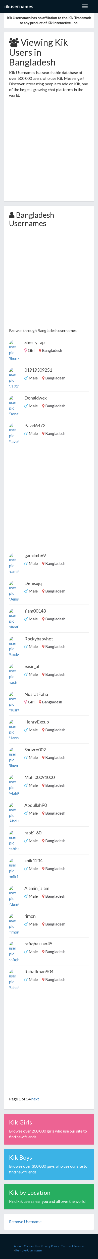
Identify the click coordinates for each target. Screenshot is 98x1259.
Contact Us (31, 1246)
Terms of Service (72, 1246)
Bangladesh (52, 350)
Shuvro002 (35, 749)
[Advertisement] (49, 150)
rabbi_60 (32, 832)
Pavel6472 (34, 425)
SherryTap (34, 342)
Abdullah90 (35, 805)
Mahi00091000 (39, 777)
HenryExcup (36, 721)
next (35, 1098)
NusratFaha (36, 694)
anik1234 (33, 860)
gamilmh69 (35, 555)
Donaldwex (35, 398)
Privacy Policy (50, 1246)
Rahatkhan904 (38, 971)
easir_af (32, 666)
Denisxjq (33, 583)
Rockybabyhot (38, 638)
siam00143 (35, 611)
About (18, 1246)
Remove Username (28, 1250)
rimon (30, 916)
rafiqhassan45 (38, 943)
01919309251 (38, 370)
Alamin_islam (36, 888)
